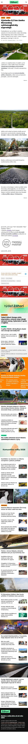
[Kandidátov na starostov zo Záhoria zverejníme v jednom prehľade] (14, 449)
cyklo (2, 278)
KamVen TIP (3, 373)
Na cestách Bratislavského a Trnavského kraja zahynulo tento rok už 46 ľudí (14, 636)
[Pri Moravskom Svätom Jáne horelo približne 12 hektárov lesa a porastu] (14, 585)
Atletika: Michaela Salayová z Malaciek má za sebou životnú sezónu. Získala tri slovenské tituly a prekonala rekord (13, 408)
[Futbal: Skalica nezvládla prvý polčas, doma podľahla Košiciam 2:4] (23, 615)
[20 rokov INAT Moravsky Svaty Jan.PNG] (14, 10)
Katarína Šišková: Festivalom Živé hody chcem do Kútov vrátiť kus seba (13, 508)
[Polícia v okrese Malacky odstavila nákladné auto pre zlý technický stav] (14, 541)
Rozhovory (4, 505)
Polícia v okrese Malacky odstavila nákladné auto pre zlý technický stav (13, 551)
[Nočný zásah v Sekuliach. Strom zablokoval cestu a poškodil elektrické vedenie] (23, 343)
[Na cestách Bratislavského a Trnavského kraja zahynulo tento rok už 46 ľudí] (14, 627)
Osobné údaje (21, 722)
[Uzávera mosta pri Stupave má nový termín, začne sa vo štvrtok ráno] (23, 484)
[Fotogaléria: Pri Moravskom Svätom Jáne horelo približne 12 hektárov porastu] (23, 565)
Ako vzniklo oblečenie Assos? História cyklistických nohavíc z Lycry (13, 438)
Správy (8, 17)
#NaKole (9, 230)
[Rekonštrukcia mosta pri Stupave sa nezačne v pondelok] (23, 688)
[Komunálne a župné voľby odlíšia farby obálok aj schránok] (23, 521)
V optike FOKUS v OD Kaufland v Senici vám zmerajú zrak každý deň (13, 329)
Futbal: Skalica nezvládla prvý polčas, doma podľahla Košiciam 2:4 (8, 615)
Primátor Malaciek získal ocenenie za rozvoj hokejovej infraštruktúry (8, 608)
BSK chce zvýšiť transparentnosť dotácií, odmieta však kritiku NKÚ (7, 643)
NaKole (3, 17)
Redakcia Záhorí (11, 40)
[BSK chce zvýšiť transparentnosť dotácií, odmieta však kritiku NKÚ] (23, 643)
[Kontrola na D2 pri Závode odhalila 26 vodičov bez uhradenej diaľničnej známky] (23, 515)
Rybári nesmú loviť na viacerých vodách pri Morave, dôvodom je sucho (8, 658)
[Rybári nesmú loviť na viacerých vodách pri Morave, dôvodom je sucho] (23, 658)
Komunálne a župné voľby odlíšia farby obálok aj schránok (7, 521)
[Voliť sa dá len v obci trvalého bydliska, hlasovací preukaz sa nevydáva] (23, 336)
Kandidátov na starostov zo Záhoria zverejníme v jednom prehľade (12, 459)
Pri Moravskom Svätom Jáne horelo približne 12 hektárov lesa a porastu (12, 595)
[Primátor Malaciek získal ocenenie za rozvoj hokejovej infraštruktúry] (23, 608)
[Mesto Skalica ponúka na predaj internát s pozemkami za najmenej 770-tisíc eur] (23, 601)
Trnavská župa (5, 283)
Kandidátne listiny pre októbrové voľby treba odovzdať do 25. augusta (7, 558)
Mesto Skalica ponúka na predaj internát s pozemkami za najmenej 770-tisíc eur (9, 601)
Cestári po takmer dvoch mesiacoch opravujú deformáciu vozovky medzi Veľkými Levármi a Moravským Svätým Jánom (9, 476)
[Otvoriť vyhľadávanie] (26, 2)
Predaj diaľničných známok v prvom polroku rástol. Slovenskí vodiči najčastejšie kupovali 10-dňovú (12, 681)
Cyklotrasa (9, 278)
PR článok (4, 326)
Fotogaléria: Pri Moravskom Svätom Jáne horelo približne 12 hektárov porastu (9, 565)
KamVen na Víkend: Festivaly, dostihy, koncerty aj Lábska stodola (13, 376)
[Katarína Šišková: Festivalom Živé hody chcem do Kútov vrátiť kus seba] (14, 496)
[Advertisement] (14, 93)
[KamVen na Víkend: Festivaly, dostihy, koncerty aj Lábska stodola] (14, 364)
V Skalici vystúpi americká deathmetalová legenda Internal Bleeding (14, 383)
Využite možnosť (9, 722)
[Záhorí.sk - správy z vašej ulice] (14, 2)
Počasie (3, 348)
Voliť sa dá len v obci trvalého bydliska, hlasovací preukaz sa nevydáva (9, 336)
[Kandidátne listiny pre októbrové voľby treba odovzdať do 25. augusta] (23, 558)
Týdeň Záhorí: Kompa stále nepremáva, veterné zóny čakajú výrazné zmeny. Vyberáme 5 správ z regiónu (14, 320)
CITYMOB (15, 235)
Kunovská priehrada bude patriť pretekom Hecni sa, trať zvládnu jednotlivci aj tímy (9, 430)
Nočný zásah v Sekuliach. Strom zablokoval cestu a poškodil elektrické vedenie (8, 343)
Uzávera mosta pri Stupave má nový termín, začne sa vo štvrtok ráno (9, 484)
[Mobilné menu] (2, 2)
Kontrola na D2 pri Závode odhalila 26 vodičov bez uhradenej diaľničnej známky (8, 514)
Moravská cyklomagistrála (8, 280)
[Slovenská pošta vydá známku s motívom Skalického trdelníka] (23, 415)
